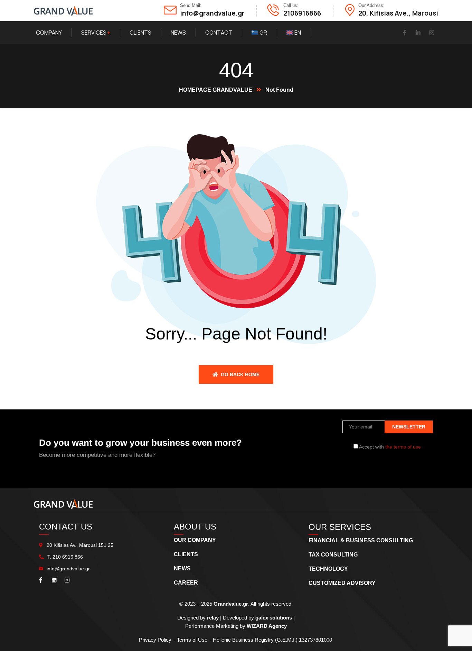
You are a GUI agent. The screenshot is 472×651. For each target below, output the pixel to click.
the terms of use (403, 447)
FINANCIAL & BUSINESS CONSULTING (361, 540)
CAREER (186, 583)
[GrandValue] (63, 11)
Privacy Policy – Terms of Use (174, 640)
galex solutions (273, 618)
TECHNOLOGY (328, 569)
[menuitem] (259, 32)
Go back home (239, 374)
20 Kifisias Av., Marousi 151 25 (80, 545)
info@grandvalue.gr (68, 568)
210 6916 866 (68, 557)
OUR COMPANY (195, 540)
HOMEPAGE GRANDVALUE (215, 90)
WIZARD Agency (267, 626)
